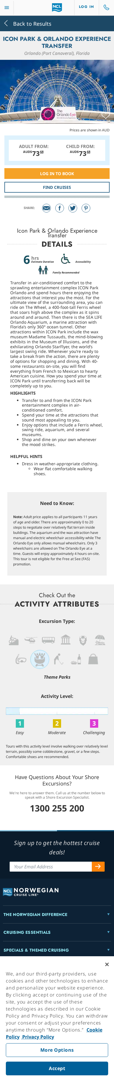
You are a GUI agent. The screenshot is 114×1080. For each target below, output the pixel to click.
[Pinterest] (86, 208)
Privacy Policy (37, 1037)
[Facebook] (59, 208)
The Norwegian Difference (35, 914)
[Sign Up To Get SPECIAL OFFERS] (98, 867)
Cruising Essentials (27, 932)
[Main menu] (6, 8)
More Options (57, 1050)
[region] (57, 1018)
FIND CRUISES (57, 187)
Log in (86, 6)
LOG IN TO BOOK (57, 173)
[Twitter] (72, 208)
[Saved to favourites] (106, 115)
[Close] (107, 964)
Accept (57, 1068)
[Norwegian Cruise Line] (57, 7)
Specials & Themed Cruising (36, 950)
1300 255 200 (57, 808)
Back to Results (31, 23)
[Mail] (46, 208)
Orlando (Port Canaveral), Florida (57, 53)
